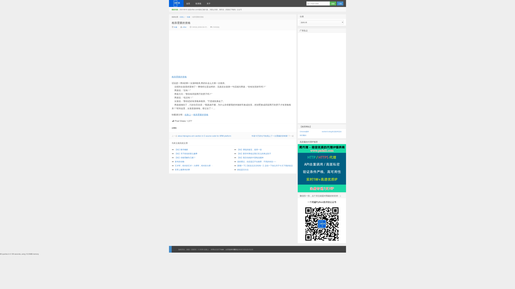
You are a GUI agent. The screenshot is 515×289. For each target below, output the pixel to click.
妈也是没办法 (243, 169)
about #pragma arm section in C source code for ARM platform (204, 135)
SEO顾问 (303, 135)
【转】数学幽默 (181, 149)
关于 (208, 3)
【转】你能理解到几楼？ (185, 157)
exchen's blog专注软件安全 (332, 131)
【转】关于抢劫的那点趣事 (186, 153)
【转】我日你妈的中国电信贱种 (250, 157)
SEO (242, 249)
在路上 (176, 3)
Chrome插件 (304, 131)
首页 (188, 3)
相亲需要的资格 (181, 23)
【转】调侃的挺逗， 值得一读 (249, 149)
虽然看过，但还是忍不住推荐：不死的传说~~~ (256, 161)
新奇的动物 (179, 161)
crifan (185, 27)
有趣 (188, 17)
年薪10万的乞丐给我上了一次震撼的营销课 (270, 135)
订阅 (340, 3)
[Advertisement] (210, 50)
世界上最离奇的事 (182, 169)
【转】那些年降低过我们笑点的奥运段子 (254, 153)
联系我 (198, 3)
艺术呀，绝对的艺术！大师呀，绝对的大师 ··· (194, 165)
